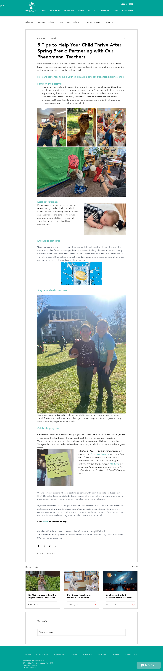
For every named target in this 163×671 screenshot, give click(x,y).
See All (135, 567)
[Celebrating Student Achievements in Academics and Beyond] (120, 581)
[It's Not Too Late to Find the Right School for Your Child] (43, 581)
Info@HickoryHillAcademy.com (33, 660)
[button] (91, 10)
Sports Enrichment (93, 22)
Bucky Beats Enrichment (70, 22)
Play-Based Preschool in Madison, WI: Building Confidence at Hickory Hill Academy (80, 596)
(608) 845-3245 (127, 4)
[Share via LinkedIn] (50, 546)
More (108, 22)
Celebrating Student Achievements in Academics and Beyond (120, 596)
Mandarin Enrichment (46, 22)
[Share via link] (56, 546)
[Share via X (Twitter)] (44, 546)
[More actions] (124, 38)
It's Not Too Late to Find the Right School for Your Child (42, 596)
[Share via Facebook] (38, 546)
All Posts (29, 22)
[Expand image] (51, 127)
